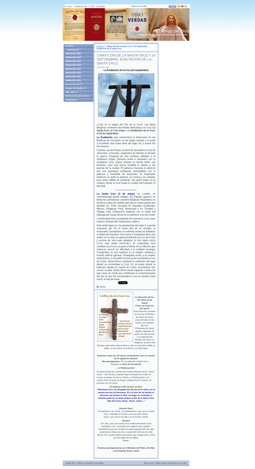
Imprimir (102, 6)
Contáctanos (71, 100)
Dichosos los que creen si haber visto (77, 96)
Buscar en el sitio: (139, 6)
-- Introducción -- (73, 50)
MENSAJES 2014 (73, 65)
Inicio (69, 6)
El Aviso (100, 46)
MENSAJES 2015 (73, 61)
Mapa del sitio (81, 6)
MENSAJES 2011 (73, 77)
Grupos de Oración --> (76, 88)
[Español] (179, 6)
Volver (102, 287)
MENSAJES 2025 (73, 53)
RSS (93, 6)
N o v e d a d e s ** (74, 84)
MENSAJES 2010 (73, 80)
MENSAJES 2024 (73, 57)
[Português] (182, 6)
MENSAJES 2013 (73, 69)
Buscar (172, 6)
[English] (185, 6)
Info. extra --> (72, 92)
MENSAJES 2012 (73, 73)
